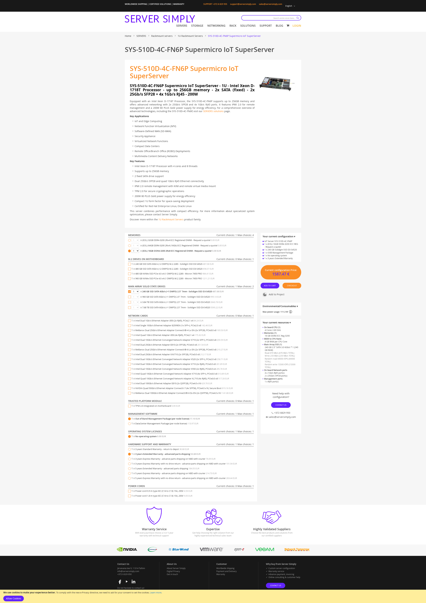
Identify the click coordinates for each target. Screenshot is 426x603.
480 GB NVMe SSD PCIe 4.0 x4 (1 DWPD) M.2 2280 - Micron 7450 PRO (174, 273)
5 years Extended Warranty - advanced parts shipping (167, 468)
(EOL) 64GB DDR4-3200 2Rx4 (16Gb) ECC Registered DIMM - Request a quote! (184, 245)
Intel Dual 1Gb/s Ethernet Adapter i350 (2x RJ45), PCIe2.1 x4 (169, 320)
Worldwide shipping (225, 568)
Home (128, 35)
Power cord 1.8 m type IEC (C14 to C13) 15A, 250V (163, 495)
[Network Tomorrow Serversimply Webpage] (297, 550)
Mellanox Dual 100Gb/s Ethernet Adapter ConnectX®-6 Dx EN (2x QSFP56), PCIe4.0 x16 (184, 393)
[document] (213, 596)
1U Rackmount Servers (191, 35)
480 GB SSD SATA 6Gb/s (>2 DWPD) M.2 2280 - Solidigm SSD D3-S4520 (174, 268)
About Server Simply (176, 568)
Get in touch (172, 574)
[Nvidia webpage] (127, 550)
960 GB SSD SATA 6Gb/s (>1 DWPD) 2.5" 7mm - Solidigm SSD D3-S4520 (181, 296)
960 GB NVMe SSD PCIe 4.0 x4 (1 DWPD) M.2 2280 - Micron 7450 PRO (174, 278)
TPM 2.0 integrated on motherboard (157, 405)
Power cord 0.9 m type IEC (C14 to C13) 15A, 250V (163, 490)
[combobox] (271, 17)
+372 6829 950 (282, 412)
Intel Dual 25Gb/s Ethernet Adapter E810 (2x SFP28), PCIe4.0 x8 (171, 344)
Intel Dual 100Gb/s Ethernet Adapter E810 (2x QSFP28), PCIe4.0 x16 (173, 383)
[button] (290, 6)
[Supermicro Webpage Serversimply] (152, 550)
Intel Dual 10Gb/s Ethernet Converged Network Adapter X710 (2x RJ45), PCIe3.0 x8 (181, 364)
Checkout (292, 285)
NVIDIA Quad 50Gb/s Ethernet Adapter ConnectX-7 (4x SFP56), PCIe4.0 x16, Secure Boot (184, 388)
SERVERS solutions (213, 111)
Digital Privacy (173, 571)
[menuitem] (181, 25)
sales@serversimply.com (270, 4)
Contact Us (280, 405)
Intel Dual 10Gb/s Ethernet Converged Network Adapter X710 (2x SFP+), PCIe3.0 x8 (181, 339)
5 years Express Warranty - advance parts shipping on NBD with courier (176, 473)
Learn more (155, 592)
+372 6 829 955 (220, 4)
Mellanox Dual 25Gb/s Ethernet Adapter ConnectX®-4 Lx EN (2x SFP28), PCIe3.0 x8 (181, 330)
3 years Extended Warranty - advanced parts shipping (168, 453)
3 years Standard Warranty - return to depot (162, 449)
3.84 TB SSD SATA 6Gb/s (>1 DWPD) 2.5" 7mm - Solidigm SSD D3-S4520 (182, 302)
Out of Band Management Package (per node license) (167, 418)
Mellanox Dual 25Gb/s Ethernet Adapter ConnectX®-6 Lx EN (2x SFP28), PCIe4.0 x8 (181, 349)
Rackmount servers (162, 35)
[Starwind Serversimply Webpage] (178, 550)
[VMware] (211, 550)
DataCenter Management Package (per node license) (166, 423)
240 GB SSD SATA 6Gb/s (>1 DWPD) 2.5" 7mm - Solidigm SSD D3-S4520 (183, 291)
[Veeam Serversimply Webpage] (264, 550)
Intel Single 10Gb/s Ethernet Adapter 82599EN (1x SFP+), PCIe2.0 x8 (173, 325)
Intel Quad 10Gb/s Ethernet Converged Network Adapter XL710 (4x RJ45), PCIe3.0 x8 (182, 378)
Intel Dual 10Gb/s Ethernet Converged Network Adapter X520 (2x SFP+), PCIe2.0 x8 (181, 359)
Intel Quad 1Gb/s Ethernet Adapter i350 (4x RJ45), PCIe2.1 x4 (170, 335)
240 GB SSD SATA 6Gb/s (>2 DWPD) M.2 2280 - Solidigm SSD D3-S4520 (174, 263)
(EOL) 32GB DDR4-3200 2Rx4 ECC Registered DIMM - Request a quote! (180, 240)
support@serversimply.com (243, 4)
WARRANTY (178, 4)
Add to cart (270, 285)
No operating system (150, 436)
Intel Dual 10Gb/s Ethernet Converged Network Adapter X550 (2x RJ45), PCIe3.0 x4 (181, 368)
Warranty (220, 574)
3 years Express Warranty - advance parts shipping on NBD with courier (175, 458)
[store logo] (160, 18)
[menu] (230, 25)
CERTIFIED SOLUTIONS (160, 4)
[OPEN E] (239, 550)
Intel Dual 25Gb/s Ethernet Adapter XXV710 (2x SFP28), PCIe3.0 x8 (173, 354)
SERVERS (141, 35)
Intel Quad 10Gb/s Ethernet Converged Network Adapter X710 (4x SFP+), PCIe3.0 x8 (182, 373)
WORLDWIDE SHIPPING (136, 4)
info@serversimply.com (128, 571)
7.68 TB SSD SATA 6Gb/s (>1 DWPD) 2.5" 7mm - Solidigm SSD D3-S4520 (182, 307)
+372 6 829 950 (124, 574)
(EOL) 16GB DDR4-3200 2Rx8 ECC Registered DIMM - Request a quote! (181, 250)
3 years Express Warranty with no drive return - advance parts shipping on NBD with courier (186, 463)
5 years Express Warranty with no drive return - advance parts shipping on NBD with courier (186, 478)
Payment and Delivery (226, 571)
